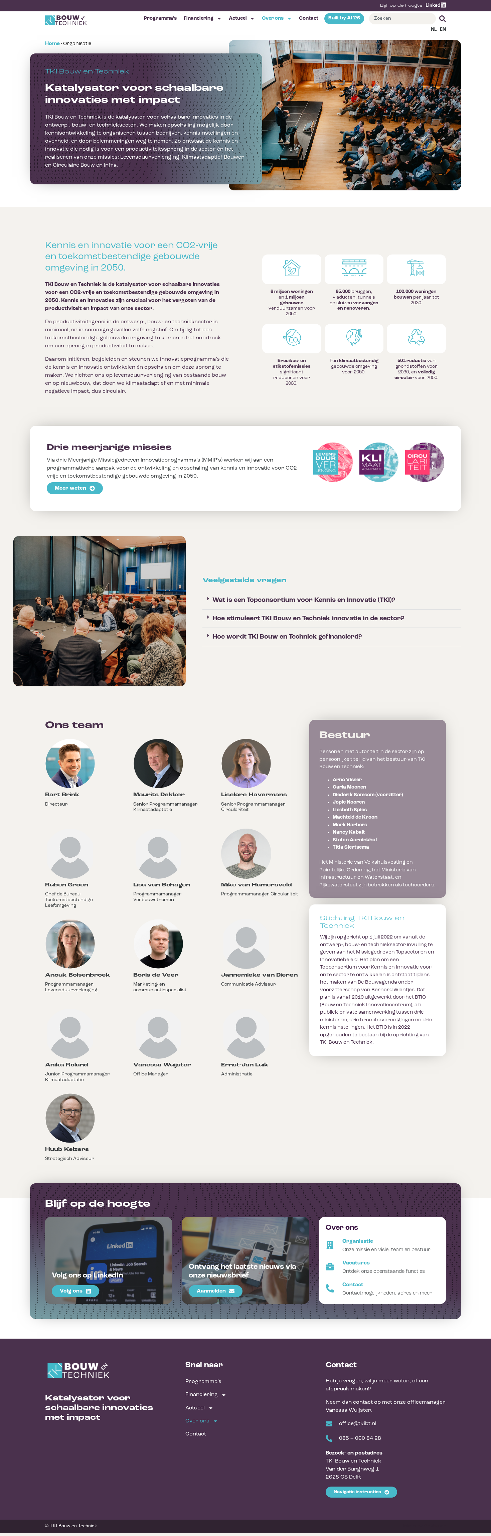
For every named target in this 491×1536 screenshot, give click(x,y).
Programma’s (160, 18)
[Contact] (330, 1288)
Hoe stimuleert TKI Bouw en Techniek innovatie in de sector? (308, 618)
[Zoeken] (441, 18)
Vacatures (356, 1263)
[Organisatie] (330, 1245)
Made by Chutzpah (424, 1526)
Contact (308, 18)
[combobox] (402, 18)
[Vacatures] (330, 1266)
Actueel (238, 18)
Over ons (273, 18)
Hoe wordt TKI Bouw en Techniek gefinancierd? (287, 637)
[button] (331, 600)
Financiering (198, 18)
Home (52, 43)
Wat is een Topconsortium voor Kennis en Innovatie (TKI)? (303, 600)
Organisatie (357, 1241)
